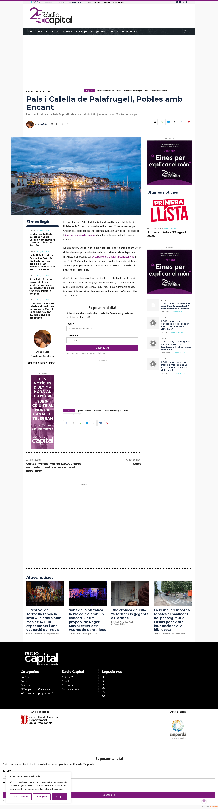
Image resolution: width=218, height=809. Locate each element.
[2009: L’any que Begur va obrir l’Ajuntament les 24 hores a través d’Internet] (153, 305)
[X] (155, 122)
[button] (184, 31)
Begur (163, 300)
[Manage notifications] (204, 801)
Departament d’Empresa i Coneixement (113, 257)
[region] (38, 787)
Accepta (59, 796)
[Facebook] (170, 2)
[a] (79, 658)
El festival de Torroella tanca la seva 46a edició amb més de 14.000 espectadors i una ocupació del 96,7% (44, 620)
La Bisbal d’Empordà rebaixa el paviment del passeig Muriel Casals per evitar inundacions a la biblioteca (42, 310)
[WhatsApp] (161, 122)
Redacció (38, 634)
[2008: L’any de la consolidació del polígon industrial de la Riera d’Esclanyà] (153, 323)
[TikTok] (183, 2)
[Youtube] (186, 2)
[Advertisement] (109, 59)
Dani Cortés (165, 312)
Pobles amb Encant (159, 91)
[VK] (182, 122)
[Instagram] (173, 2)
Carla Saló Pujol (126, 622)
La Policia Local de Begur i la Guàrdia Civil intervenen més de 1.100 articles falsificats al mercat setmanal (42, 262)
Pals (49, 91)
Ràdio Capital (165, 353)
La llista (149, 228)
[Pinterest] (189, 122)
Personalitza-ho (21, 796)
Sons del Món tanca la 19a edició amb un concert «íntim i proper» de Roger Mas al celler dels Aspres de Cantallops (87, 620)
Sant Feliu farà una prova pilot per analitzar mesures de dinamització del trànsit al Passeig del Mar (42, 286)
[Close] (68, 774)
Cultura (29, 634)
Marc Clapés (158, 228)
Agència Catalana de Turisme (109, 91)
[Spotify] (176, 2)
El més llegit (37, 221)
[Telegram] (180, 2)
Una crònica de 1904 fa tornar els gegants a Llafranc (129, 614)
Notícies (29, 91)
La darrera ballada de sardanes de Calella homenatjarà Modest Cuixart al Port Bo (42, 240)
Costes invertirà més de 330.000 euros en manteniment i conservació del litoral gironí (53, 467)
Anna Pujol (42, 124)
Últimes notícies (162, 192)
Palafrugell (40, 91)
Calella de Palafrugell (133, 91)
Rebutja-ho (42, 796)
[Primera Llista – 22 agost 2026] (169, 210)
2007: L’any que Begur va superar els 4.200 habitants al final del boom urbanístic (176, 345)
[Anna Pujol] (30, 124)
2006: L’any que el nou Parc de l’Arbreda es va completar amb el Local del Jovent (174, 366)
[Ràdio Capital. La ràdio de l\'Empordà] (51, 16)
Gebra (137, 463)
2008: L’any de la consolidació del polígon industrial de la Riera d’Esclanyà (175, 325)
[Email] (175, 122)
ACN (79, 634)
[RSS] (103, 685)
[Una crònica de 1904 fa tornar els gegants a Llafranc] (130, 593)
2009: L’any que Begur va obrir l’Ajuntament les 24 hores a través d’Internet (175, 306)
